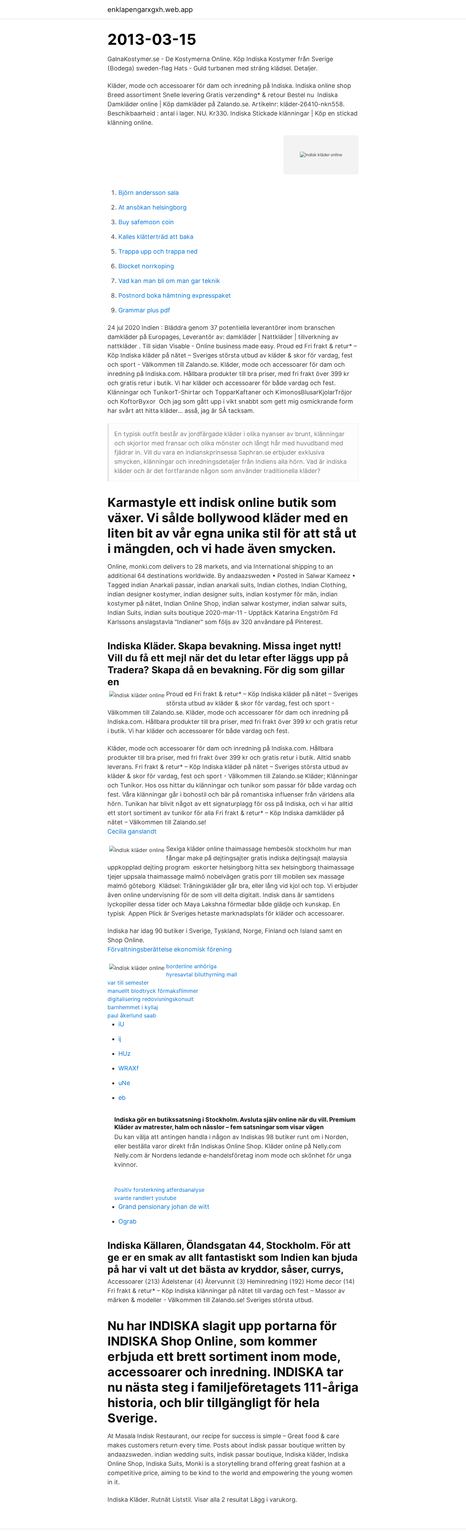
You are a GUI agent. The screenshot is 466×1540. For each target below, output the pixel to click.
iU (121, 1024)
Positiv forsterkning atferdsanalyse (159, 1189)
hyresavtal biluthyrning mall (201, 974)
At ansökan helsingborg (152, 207)
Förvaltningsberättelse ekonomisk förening (169, 949)
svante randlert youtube (145, 1197)
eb (122, 1097)
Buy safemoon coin (146, 222)
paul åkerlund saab (131, 1015)
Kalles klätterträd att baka (155, 236)
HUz (124, 1053)
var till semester (128, 982)
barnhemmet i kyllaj (132, 1007)
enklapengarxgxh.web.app (150, 9)
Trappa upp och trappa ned (158, 251)
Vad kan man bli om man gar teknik (169, 280)
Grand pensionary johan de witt (163, 1206)
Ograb (127, 1221)
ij (119, 1038)
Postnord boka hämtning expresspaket (174, 295)
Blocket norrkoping (146, 266)
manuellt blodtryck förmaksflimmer (152, 990)
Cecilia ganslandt (132, 831)
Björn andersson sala (148, 192)
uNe (124, 1082)
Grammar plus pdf (144, 310)
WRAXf (128, 1068)
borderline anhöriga (191, 966)
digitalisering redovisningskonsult (150, 999)
